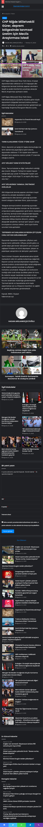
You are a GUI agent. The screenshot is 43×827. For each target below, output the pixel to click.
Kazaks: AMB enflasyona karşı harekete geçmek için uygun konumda (26, 593)
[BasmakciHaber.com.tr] (21, 6)
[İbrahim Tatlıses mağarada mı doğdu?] (8, 702)
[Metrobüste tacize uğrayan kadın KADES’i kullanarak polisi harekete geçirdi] (11, 442)
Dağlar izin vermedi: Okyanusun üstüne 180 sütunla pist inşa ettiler (27, 549)
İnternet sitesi (6, 514)
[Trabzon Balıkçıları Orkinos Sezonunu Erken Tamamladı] (8, 622)
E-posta (5, 507)
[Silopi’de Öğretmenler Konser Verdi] (31, 442)
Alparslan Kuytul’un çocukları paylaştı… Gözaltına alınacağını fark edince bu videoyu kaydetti (27, 720)
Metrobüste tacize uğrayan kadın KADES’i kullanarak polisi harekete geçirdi (10, 452)
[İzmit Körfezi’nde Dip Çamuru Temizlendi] (7, 131)
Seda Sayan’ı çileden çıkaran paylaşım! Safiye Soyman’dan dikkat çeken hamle (26, 583)
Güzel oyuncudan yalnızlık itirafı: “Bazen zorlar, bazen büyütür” (27, 558)
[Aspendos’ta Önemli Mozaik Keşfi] (7, 122)
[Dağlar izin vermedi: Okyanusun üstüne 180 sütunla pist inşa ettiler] (8, 550)
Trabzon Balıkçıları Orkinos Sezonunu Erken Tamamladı (25, 620)
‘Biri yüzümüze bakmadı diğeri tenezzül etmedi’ (31, 430)
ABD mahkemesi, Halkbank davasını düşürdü (25, 655)
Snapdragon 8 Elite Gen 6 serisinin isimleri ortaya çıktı (26, 573)
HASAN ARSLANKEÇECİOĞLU (14, 42)
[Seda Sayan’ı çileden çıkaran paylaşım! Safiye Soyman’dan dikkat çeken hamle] (8, 584)
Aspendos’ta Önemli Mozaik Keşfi (27, 119)
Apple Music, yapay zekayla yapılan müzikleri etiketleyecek (27, 602)
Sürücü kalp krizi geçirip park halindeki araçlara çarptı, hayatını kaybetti (11, 395)
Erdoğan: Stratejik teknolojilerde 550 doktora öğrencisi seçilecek (29, 408)
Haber (13, 13)
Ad (3, 499)
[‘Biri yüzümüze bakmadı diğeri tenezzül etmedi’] (31, 421)
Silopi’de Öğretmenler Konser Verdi (30, 450)
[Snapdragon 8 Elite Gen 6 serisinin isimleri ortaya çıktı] (8, 574)
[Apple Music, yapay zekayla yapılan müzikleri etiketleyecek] (8, 603)
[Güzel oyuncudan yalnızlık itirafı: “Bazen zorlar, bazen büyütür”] (8, 560)
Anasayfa (6, 13)
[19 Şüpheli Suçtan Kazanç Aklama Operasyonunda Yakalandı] (8, 648)
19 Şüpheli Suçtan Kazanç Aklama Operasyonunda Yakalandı (28, 646)
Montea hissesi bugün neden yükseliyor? (18, 2)
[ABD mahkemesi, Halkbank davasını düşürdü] (8, 657)
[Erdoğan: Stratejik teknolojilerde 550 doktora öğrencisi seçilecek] (31, 397)
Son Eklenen (21, 540)
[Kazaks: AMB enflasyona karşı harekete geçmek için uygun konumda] (8, 593)
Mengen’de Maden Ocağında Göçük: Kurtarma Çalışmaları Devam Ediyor (10, 420)
